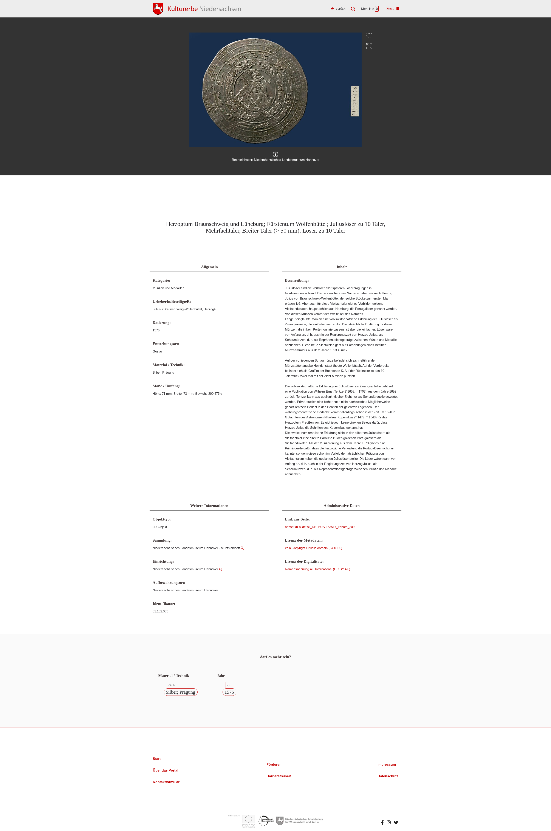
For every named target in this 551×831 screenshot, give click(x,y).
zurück (340, 8)
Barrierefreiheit (278, 776)
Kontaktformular (166, 782)
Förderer (273, 764)
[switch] (369, 36)
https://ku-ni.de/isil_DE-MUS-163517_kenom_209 (319, 527)
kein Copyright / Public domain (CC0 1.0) (313, 548)
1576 (229, 692)
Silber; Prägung (180, 692)
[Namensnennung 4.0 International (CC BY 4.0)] (275, 154)
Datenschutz (388, 776)
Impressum (387, 764)
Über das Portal (165, 770)
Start (157, 759)
